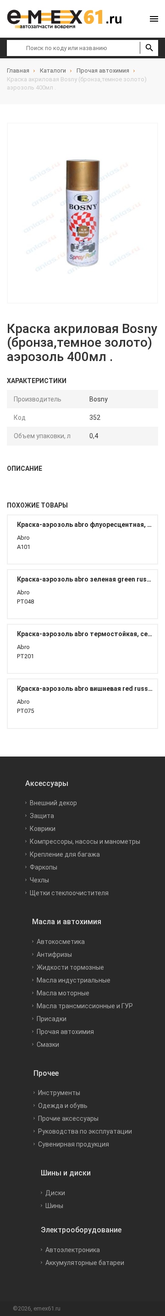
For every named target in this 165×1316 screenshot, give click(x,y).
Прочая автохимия (65, 1031)
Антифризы (54, 954)
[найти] (149, 48)
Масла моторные (63, 993)
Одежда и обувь (63, 1105)
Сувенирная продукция (73, 1144)
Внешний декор (53, 803)
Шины (54, 1205)
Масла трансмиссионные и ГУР (85, 1006)
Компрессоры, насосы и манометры (85, 841)
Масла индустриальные (73, 980)
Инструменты (59, 1092)
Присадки (51, 1018)
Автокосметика (61, 941)
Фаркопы (43, 867)
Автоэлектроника (72, 1250)
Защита (42, 815)
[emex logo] (69, 18)
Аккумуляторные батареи (84, 1262)
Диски (55, 1193)
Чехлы (39, 880)
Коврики (42, 828)
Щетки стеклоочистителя (69, 893)
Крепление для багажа (65, 854)
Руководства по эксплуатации (85, 1131)
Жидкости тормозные (70, 967)
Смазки (48, 1044)
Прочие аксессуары (68, 1118)
